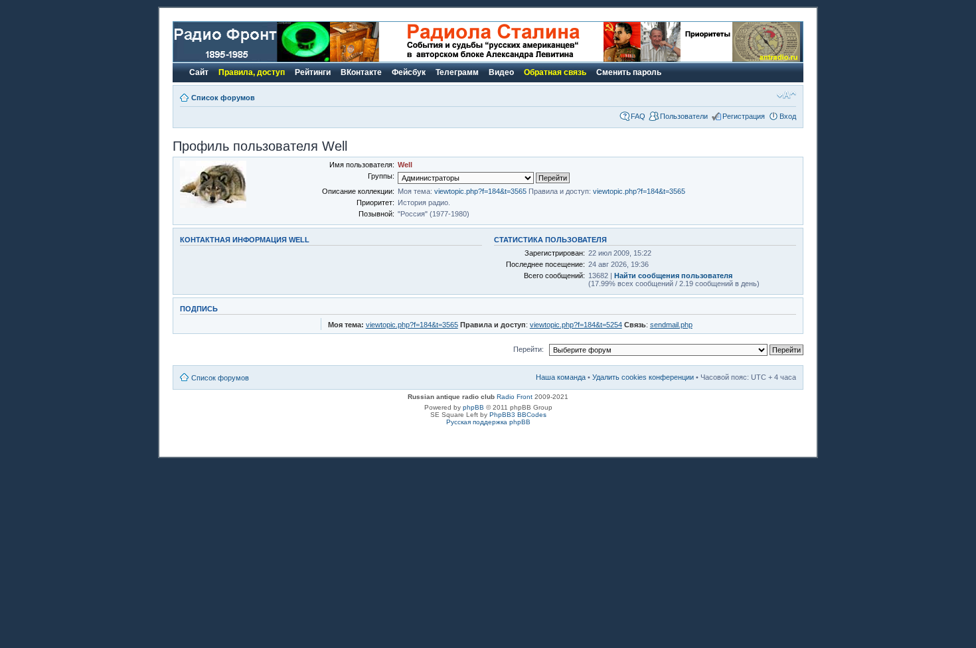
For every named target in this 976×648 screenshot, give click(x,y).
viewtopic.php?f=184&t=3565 (480, 191)
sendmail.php (671, 325)
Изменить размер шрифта (786, 95)
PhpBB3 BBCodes (517, 414)
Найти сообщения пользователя (673, 276)
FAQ (638, 116)
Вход (787, 116)
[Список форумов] (251, 59)
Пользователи (684, 116)
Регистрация (743, 116)
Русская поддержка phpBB (488, 422)
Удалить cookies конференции (643, 377)
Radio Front (514, 396)
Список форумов (223, 98)
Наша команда (561, 377)
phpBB (473, 407)
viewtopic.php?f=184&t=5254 (576, 325)
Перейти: (528, 349)
